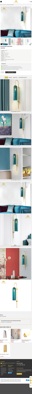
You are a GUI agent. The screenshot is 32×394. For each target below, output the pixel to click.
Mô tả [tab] (6, 77)
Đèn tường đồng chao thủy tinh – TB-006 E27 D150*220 (26, 340)
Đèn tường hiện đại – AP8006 (4, 354)
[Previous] (2, 22)
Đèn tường (4, 4)
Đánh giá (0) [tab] (15, 77)
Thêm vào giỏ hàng (11, 72)
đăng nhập (5, 322)
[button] (1, 1)
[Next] (30, 22)
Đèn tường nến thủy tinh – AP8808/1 (14, 340)
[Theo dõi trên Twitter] (19, 365)
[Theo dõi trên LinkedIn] (22, 365)
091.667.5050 (20, 363)
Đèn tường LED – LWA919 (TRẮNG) (4, 340)
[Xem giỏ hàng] (31, 1)
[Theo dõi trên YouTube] (24, 365)
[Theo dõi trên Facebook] (17, 365)
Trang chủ (1, 4)
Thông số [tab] (10, 77)
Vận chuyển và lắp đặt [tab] (23, 77)
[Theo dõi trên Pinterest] (21, 365)
